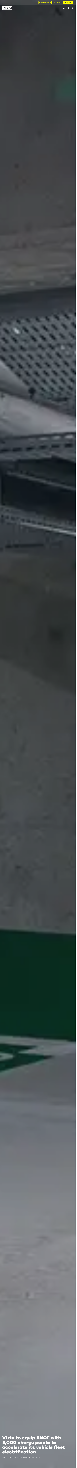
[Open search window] (69, 8)
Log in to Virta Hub (45, 2)
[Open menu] (72, 8)
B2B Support (57, 2)
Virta (5, 1457)
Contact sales (68, 2)
